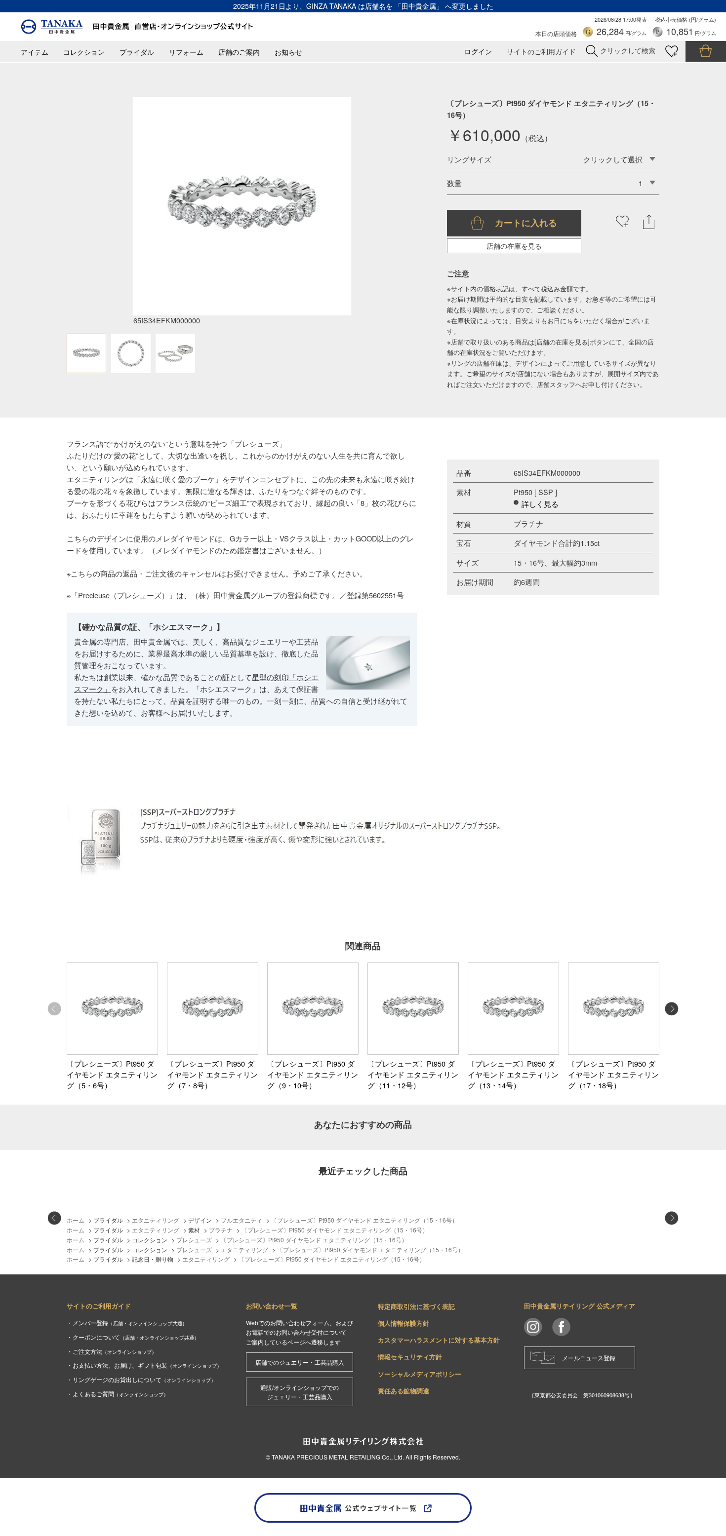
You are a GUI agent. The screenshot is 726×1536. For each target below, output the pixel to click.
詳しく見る (540, 504)
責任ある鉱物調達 (403, 1390)
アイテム (34, 52)
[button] (672, 1009)
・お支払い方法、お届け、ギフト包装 (144, 1365)
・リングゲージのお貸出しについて (141, 1379)
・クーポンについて (133, 1337)
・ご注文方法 (112, 1351)
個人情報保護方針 (403, 1323)
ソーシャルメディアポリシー (419, 1374)
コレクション (84, 52)
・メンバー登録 (127, 1322)
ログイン (478, 51)
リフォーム (186, 52)
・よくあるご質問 (117, 1393)
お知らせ (288, 52)
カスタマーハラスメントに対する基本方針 (439, 1339)
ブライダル (137, 52)
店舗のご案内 (239, 52)
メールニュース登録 (588, 1357)
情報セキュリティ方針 (410, 1356)
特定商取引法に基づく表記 (416, 1306)
